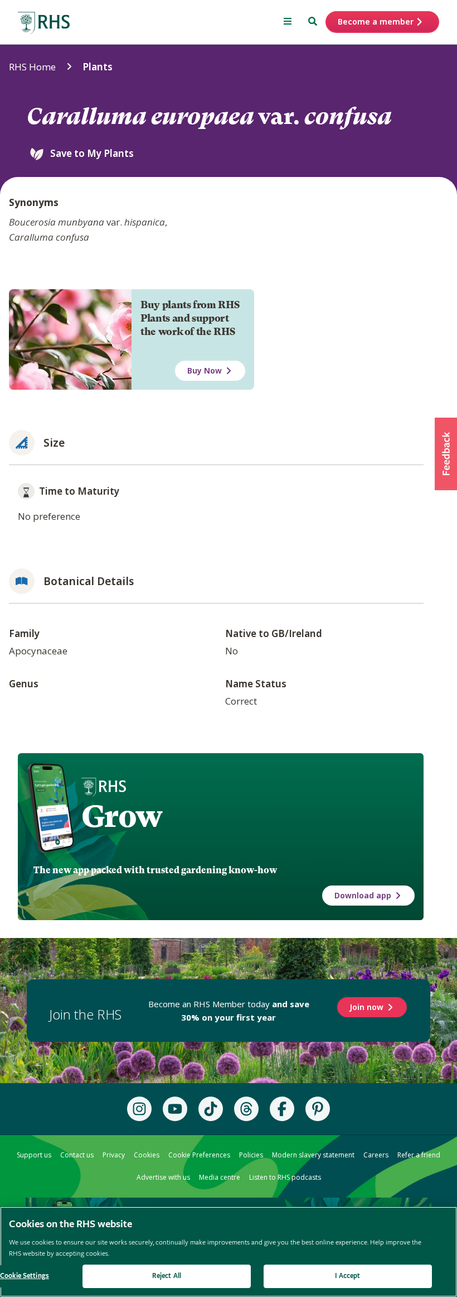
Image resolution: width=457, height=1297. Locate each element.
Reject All (166, 1276)
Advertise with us (163, 1177)
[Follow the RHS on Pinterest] (317, 1109)
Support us (34, 1155)
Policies (251, 1155)
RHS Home (32, 66)
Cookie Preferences (199, 1155)
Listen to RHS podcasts (285, 1177)
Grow (121, 816)
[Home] (44, 23)
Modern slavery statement (313, 1155)
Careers (375, 1155)
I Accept (347, 1276)
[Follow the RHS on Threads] (246, 1109)
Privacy (114, 1155)
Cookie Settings (24, 1276)
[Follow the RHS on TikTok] (210, 1109)
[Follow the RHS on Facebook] (282, 1109)
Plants (97, 66)
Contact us (77, 1155)
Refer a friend (418, 1155)
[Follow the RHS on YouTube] (175, 1109)
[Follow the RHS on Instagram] (139, 1109)
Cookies (146, 1155)
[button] (446, 454)
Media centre (219, 1177)
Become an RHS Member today (228, 1010)
